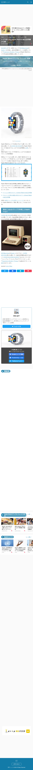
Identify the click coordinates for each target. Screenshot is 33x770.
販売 (2, 263)
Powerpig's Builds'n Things (11, 52)
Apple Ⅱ (3, 50)
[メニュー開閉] (31, 2)
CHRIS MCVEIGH (16, 146)
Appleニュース (4, 37)
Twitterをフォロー (17, 361)
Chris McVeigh (17, 141)
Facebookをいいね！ (17, 357)
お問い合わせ (16, 764)
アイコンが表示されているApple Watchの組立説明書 (17, 192)
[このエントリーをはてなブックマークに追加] (20, 271)
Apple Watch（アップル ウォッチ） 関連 (17, 37)
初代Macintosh (24, 48)
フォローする (17, 326)
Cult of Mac (9, 266)
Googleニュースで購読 (17, 354)
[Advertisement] (16, 88)
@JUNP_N (4, 48)
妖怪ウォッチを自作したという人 (14, 200)
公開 (26, 148)
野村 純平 (16, 316)
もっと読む (28, 514)
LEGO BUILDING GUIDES (11, 257)
